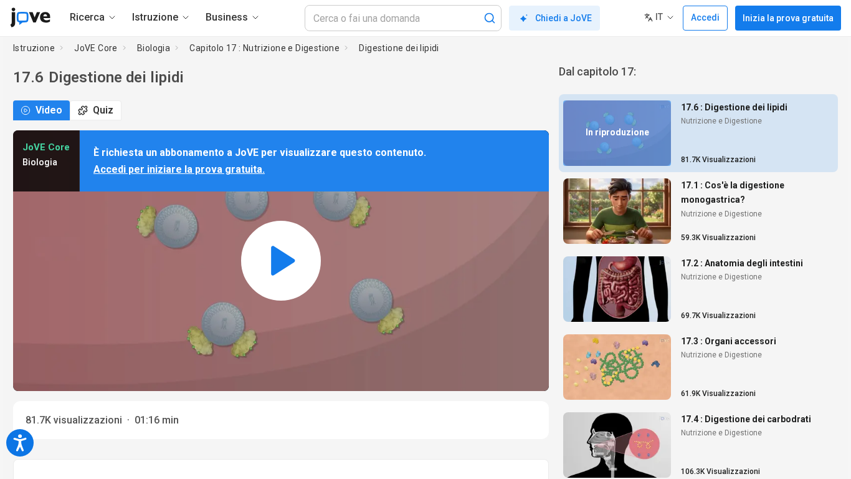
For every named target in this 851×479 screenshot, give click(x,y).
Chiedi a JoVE (563, 18)
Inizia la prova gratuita (788, 18)
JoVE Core (96, 48)
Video (49, 110)
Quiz (103, 110)
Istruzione (34, 48)
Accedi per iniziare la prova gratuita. (179, 169)
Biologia (153, 48)
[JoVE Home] (30, 17)
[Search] (489, 18)
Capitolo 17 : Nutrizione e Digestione (264, 48)
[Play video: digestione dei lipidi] (281, 260)
